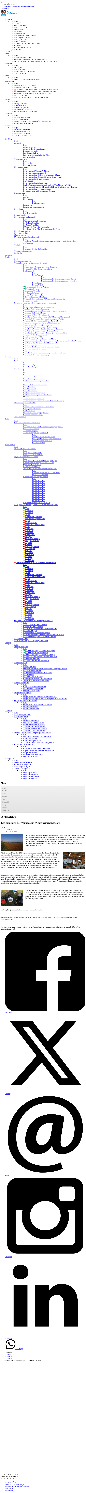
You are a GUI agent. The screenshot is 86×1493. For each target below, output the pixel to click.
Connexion (9, 1490)
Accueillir (4, 807)
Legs (32, 6)
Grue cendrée (5, 802)
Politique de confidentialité (14, 1484)
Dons (28, 6)
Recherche (4, 4)
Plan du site (9, 1488)
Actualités (4, 791)
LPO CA (4, 788)
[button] (83, 788)
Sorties (4, 794)
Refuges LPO (5, 810)
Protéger (4, 805)
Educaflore (13, 859)
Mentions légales (11, 1482)
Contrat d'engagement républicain (17, 1486)
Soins (3, 799)
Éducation (4, 796)
